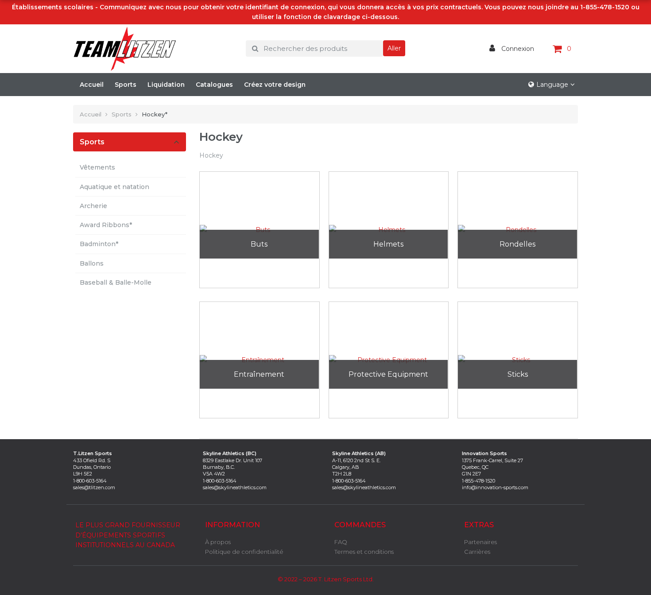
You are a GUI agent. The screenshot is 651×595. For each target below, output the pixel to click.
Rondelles (517, 244)
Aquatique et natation (114, 187)
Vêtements (97, 167)
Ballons (92, 263)
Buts (259, 244)
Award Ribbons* (106, 225)
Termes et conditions (364, 551)
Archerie (93, 206)
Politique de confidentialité (244, 551)
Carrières (477, 551)
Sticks (518, 374)
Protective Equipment (388, 374)
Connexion (517, 49)
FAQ (340, 541)
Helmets (388, 244)
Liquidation (166, 85)
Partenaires (480, 541)
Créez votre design (275, 85)
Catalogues (214, 85)
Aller (394, 48)
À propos (218, 541)
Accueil (92, 85)
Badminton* (99, 244)
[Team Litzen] (152, 48)
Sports (125, 85)
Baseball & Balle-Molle (115, 282)
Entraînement (259, 374)
